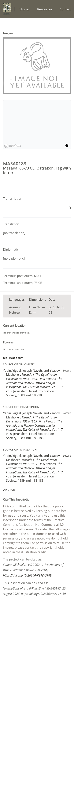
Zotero (67, 370)
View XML (9, 490)
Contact (65, 9)
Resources (44, 9)
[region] (37, 124)
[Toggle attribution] (67, 145)
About (7, 9)
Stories (25, 9)
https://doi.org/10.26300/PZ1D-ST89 (27, 575)
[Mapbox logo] (12, 146)
